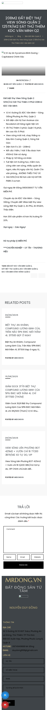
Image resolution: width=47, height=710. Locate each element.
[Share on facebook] (16, 88)
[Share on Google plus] (31, 88)
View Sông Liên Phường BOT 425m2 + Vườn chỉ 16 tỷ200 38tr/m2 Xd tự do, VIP (22, 451)
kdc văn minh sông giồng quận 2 (16, 272)
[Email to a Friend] (38, 88)
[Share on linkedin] (17, 616)
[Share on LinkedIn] (24, 88)
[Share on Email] (21, 616)
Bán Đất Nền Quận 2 (14, 84)
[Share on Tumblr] (27, 88)
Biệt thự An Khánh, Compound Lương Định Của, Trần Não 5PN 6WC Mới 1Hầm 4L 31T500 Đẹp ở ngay (22, 330)
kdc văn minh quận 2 (29, 269)
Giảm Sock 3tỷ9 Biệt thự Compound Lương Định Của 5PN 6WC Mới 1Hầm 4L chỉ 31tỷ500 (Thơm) (22, 392)
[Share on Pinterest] (35, 88)
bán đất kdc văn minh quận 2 (19, 266)
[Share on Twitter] (20, 88)
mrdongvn (38, 84)
